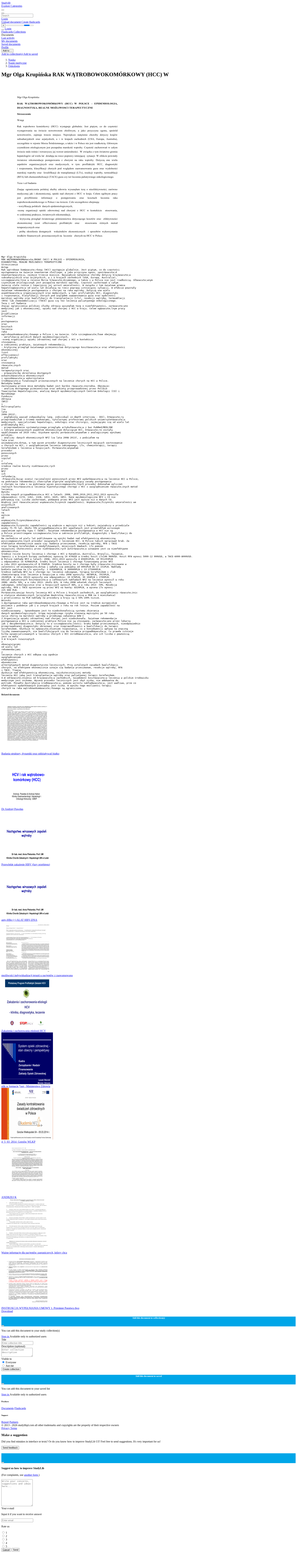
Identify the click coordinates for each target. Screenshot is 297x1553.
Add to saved (30, 54)
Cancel (6, 1550)
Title (3, 1339)
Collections (20, 31)
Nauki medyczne (17, 62)
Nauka (11, 59)
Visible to (6, 1358)
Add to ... (7, 50)
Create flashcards (30, 21)
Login (4, 18)
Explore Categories (11, 5)
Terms (13, 1428)
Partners (13, 1422)
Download (7, 1311)
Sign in (5, 1336)
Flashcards (7, 31)
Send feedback (10, 1447)
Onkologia (14, 66)
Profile (5, 47)
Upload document (11, 21)
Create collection (11, 1369)
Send (15, 1550)
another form (31, 1474)
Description (13, 1346)
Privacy (5, 1428)
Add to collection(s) (12, 54)
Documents (7, 1408)
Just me (10, 1365)
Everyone (11, 1362)
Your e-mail (7, 1508)
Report (5, 1422)
